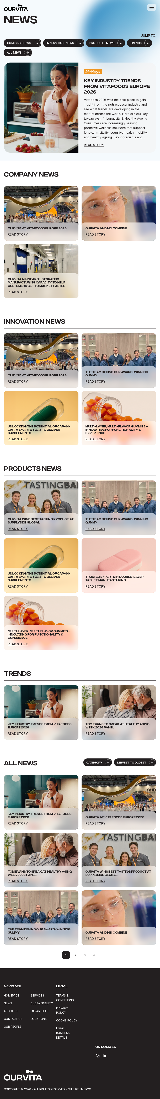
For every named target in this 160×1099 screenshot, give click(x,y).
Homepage (11, 995)
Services (37, 995)
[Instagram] (97, 1055)
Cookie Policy (66, 1020)
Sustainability (42, 1003)
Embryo (85, 1089)
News (8, 1003)
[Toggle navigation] (151, 7)
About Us (11, 1011)
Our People (12, 1026)
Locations (39, 1018)
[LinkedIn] (104, 1055)
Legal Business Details (63, 1033)
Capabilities (40, 1011)
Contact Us (13, 1018)
